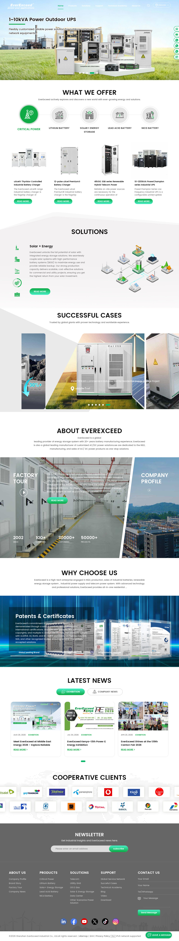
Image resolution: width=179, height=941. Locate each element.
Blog (103, 891)
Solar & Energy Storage (82, 891)
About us (136, 5)
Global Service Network (113, 879)
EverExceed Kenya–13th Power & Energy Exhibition (86, 743)
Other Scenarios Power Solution (82, 901)
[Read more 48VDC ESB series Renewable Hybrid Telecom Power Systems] (109, 160)
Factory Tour (15, 887)
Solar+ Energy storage (89, 130)
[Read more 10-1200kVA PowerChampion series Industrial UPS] (149, 160)
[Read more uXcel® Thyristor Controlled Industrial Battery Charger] (29, 160)
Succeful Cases (109, 883)
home (60, 5)
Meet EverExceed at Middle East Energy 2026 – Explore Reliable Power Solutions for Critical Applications (32, 743)
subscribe (118, 848)
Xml (92, 936)
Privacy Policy (103, 936)
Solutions (86, 5)
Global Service (35, 616)
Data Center (39, 246)
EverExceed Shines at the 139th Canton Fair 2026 (139, 743)
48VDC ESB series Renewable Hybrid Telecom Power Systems (109, 183)
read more (23, 201)
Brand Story (15, 883)
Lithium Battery (59, 128)
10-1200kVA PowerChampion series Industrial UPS (149, 183)
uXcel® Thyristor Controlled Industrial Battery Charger (28, 183)
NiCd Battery (150, 128)
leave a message (161, 935)
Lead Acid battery (120, 128)
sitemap (83, 936)
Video (104, 895)
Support (99, 5)
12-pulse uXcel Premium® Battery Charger (67, 183)
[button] (80, 73)
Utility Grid (75, 883)
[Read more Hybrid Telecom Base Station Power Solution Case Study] (100, 372)
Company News (17, 891)
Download (106, 900)
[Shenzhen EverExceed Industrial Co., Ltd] (21, 6)
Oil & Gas (75, 887)
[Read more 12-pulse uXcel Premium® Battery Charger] (69, 160)
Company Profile (17, 879)
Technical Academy (117, 5)
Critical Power (28, 129)
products (72, 5)
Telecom (74, 879)
